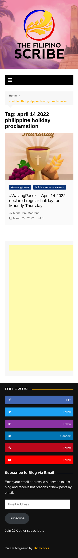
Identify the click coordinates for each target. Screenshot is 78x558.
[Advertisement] (42, 308)
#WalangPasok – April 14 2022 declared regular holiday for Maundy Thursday (37, 200)
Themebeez (41, 548)
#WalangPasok (20, 187)
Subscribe (17, 518)
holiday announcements (49, 187)
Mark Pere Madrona (26, 213)
